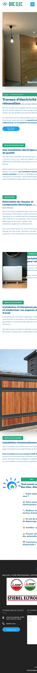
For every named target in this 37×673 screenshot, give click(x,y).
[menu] (32, 4)
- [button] (29, 620)
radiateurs (31, 268)
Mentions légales (32, 670)
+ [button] (29, 618)
